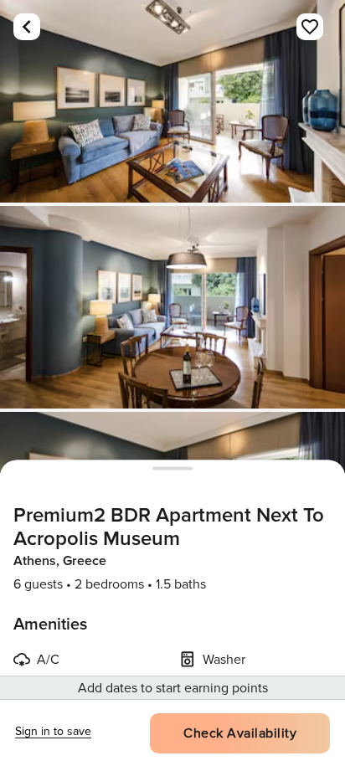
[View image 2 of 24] (172, 307)
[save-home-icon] (309, 26)
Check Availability (239, 733)
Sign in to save (53, 731)
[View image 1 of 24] (172, 101)
